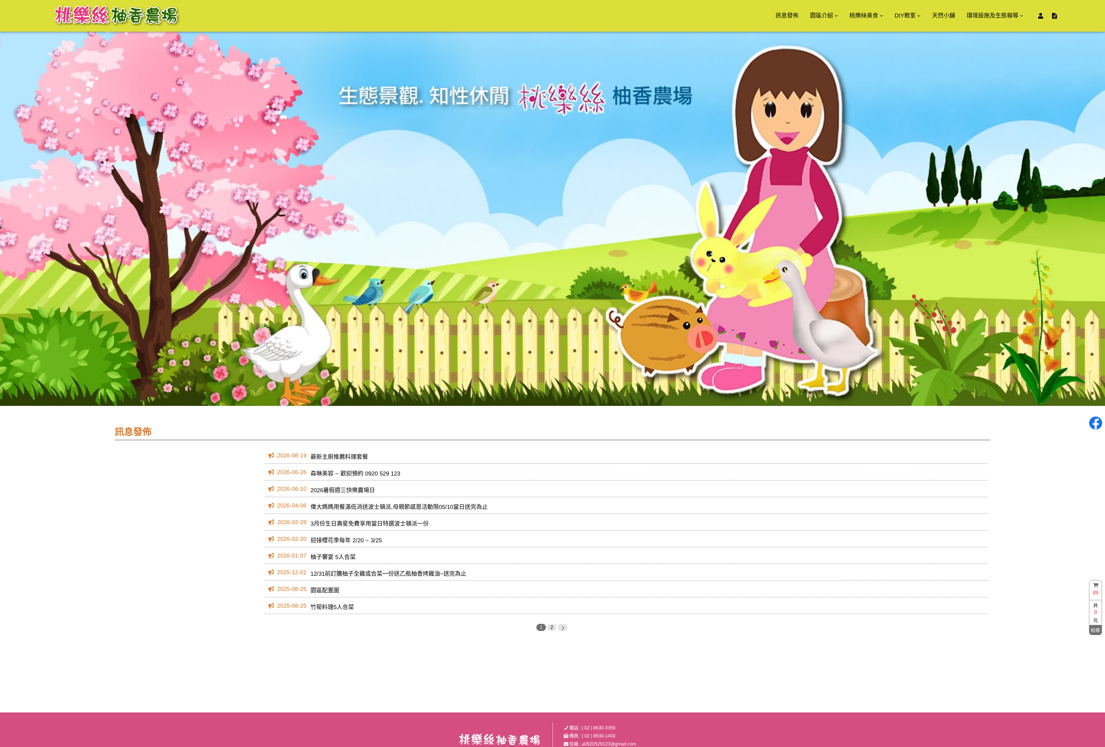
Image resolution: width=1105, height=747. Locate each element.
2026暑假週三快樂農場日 (342, 490)
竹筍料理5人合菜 (332, 607)
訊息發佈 (787, 15)
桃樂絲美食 (863, 15)
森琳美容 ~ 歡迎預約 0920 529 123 (355, 473)
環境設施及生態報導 (992, 15)
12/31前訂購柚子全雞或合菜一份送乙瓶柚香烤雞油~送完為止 (388, 574)
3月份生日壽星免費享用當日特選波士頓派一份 (369, 523)
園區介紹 (821, 15)
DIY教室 (905, 15)
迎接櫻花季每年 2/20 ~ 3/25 (346, 540)
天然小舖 (943, 15)
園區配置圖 (324, 590)
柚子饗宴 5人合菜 (333, 557)
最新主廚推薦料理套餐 (339, 457)
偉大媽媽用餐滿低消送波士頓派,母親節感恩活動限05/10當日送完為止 (399, 507)
